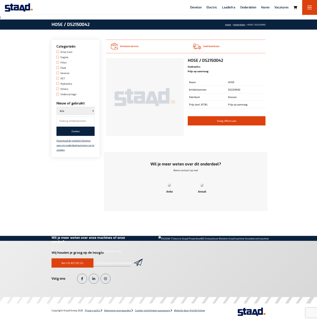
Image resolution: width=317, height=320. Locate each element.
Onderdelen (248, 7)
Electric (212, 7)
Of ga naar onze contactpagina (113, 262)
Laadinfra (228, 7)
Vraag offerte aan (226, 120)
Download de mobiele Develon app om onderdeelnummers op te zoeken (75, 145)
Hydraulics (66, 83)
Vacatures (281, 7)
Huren (265, 7)
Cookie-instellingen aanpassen (153, 310)
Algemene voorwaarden (117, 310)
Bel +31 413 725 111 (72, 263)
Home (228, 24)
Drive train (66, 52)
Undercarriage (68, 94)
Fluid (63, 67)
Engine (64, 57)
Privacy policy (93, 310)
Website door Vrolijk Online (189, 310)
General (64, 73)
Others (64, 89)
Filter (63, 62)
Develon (196, 7)
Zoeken (75, 131)
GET (62, 78)
